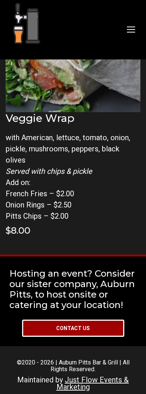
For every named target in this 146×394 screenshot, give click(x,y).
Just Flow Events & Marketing (93, 383)
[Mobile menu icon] (131, 29)
